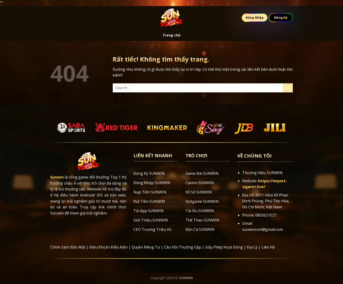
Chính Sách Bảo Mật (67, 247)
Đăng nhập (255, 17)
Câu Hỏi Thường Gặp (182, 247)
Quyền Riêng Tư (146, 247)
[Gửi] (288, 87)
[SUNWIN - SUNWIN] (171, 17)
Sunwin (57, 177)
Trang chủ (172, 35)
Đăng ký (280, 17)
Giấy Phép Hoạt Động (224, 247)
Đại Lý (252, 247)
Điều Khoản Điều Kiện (108, 247)
